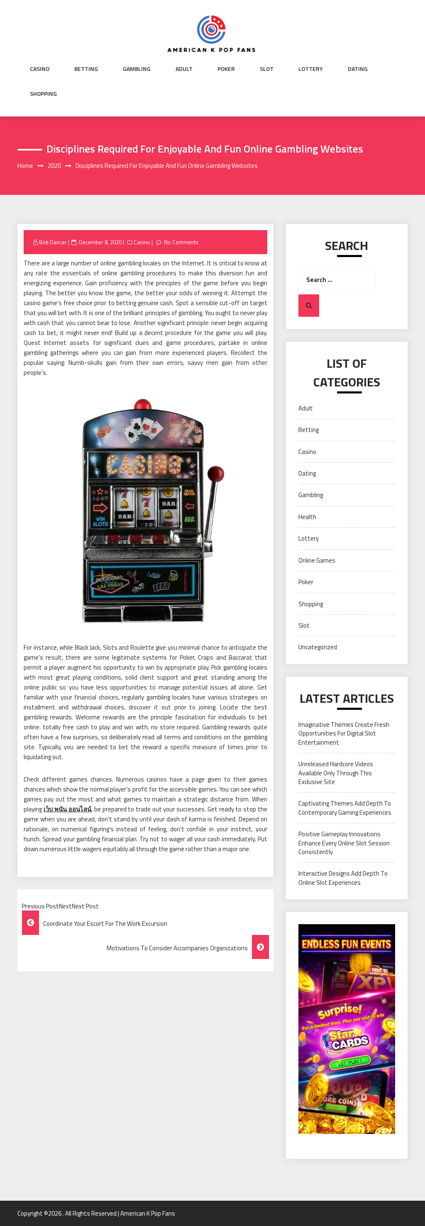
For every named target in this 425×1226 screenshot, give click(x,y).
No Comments (181, 242)
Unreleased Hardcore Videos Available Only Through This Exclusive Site (335, 773)
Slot (267, 69)
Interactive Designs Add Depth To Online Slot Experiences (343, 878)
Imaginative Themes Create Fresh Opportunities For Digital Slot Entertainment (343, 733)
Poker (226, 69)
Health (307, 517)
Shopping (43, 94)
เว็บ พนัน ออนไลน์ (67, 809)
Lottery (310, 69)
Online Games (316, 560)
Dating (358, 69)
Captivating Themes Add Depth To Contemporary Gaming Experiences (344, 808)
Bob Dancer (53, 242)
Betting (86, 69)
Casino (39, 69)
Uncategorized (317, 647)
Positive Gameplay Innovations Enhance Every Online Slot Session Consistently (344, 843)
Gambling (137, 69)
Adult (184, 69)
